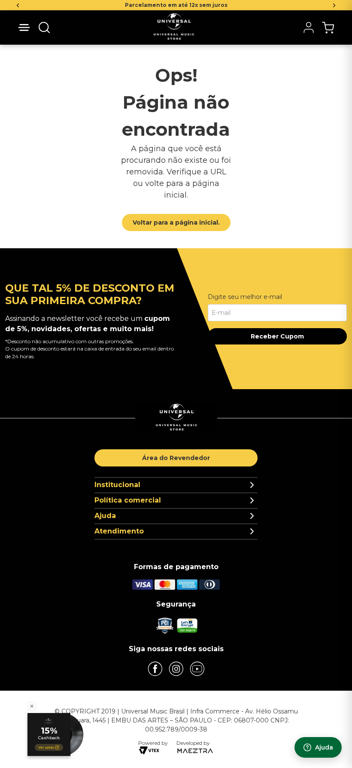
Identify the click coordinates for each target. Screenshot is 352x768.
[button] (44, 27)
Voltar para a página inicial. (176, 222)
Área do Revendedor (176, 458)
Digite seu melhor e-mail (245, 297)
